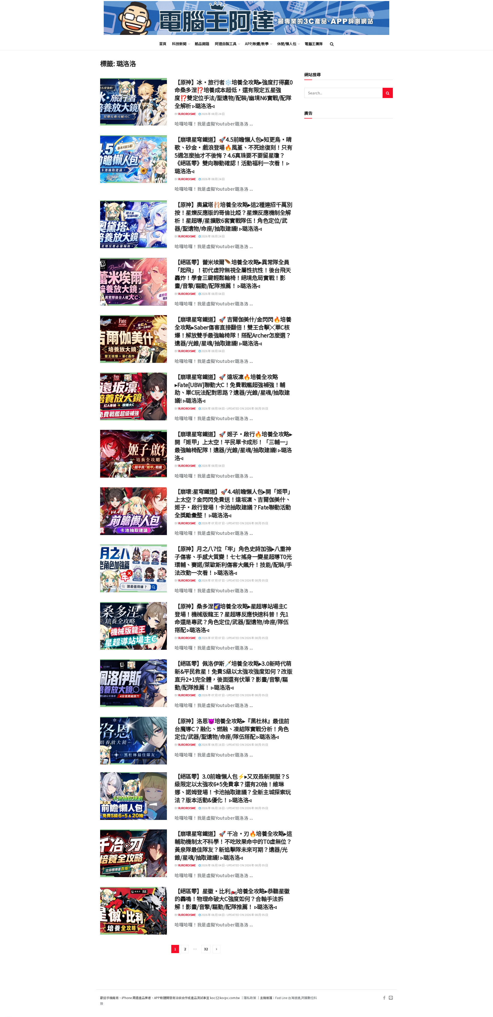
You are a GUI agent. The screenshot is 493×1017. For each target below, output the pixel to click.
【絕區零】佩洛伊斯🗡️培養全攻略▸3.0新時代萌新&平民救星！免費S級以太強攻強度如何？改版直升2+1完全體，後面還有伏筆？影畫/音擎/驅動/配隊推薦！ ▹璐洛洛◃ (233, 675)
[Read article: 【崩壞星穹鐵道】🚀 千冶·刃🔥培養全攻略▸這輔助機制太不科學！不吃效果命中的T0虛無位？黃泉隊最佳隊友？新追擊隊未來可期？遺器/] (133, 853)
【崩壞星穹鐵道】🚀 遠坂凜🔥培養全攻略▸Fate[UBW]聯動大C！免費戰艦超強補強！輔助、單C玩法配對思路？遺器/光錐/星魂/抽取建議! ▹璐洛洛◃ (232, 388)
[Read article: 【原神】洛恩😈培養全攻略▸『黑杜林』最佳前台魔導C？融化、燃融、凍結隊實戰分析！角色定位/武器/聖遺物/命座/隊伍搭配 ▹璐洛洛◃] (133, 740)
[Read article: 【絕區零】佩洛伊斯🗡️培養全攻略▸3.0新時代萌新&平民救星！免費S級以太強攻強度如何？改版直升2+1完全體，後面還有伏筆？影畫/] (133, 683)
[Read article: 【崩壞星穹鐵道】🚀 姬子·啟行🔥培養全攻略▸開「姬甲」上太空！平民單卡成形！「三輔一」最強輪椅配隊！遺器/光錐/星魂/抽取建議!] (133, 454)
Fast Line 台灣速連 (287, 997)
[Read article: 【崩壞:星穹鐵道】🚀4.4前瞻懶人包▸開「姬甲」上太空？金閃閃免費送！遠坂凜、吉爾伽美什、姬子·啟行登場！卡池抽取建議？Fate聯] (133, 511)
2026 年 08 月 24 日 (213, 114)
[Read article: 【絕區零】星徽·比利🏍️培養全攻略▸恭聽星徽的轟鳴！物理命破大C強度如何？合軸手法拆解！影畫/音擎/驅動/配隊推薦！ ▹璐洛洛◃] (133, 911)
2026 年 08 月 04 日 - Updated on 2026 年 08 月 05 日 (234, 408)
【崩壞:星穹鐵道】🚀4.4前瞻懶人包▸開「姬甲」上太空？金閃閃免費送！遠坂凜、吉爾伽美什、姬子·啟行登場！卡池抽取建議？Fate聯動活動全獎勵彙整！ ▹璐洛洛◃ (233, 503)
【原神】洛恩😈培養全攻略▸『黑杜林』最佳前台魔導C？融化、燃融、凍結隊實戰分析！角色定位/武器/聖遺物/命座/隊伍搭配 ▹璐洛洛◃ (232, 728)
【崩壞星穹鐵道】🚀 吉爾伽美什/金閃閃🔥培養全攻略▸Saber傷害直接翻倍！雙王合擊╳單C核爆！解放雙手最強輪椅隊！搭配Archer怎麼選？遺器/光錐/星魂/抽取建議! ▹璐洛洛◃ (233, 331)
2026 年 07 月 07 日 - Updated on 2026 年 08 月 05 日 (234, 523)
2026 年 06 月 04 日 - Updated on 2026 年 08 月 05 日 (234, 865)
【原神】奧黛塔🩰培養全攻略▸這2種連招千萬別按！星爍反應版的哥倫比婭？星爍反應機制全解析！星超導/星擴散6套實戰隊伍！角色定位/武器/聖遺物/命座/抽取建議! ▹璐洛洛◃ (233, 216)
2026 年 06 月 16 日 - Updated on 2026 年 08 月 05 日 (234, 744)
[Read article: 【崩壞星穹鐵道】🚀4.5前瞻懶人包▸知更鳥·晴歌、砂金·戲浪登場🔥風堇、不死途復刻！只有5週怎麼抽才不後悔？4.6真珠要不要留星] (133, 159)
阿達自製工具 (225, 43)
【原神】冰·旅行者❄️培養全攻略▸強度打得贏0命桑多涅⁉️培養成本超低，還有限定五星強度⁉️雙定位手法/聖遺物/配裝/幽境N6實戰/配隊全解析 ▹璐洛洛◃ (233, 94)
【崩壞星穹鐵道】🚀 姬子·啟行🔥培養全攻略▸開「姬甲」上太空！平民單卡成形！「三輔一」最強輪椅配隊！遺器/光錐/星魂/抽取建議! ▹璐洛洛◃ (233, 445)
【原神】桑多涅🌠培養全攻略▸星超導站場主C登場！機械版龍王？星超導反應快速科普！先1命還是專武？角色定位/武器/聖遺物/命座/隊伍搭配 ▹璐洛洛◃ (232, 618)
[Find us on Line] (391, 998)
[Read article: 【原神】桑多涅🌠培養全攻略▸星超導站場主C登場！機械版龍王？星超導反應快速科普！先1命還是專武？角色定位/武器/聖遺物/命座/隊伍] (133, 626)
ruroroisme (187, 114)
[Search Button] (332, 43)
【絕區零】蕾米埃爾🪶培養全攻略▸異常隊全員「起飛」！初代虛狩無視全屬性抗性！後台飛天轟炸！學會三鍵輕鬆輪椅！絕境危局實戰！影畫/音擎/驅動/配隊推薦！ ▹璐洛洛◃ (233, 273)
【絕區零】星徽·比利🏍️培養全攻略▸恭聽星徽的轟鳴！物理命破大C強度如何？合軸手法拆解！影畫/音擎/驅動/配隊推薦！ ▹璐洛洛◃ (232, 899)
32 (206, 948)
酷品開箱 (202, 43)
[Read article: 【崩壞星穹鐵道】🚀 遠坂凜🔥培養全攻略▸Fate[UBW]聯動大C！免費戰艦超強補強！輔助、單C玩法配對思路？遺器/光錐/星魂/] (133, 396)
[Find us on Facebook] (384, 998)
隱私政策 (250, 997)
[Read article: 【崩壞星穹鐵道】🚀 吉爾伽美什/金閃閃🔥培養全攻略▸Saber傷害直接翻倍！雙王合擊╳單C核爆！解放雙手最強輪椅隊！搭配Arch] (133, 339)
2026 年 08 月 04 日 (213, 294)
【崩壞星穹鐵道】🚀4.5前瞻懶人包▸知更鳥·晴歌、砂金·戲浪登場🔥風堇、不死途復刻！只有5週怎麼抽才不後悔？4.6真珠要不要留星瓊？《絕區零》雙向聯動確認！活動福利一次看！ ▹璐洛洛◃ (233, 155)
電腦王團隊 (314, 43)
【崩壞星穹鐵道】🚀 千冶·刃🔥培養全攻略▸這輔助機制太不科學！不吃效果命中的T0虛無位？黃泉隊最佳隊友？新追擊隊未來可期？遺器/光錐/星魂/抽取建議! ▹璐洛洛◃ (233, 845)
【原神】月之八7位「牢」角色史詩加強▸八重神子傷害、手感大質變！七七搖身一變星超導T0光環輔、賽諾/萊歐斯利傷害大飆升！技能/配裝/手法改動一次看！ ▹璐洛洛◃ (233, 560)
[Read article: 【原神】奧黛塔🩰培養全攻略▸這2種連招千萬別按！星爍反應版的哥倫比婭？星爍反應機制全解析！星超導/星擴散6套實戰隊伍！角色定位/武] (133, 224)
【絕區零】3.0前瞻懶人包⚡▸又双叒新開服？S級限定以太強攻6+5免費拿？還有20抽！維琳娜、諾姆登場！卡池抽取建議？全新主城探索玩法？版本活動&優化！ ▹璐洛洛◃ (233, 788)
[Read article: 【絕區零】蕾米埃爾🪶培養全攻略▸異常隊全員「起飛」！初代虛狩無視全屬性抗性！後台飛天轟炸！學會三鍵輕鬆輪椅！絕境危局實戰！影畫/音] (133, 282)
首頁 (162, 43)
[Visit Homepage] (246, 18)
